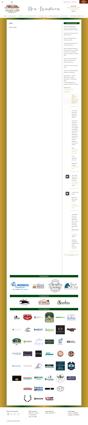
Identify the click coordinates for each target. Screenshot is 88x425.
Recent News (67, 2)
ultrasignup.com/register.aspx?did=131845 (75, 151)
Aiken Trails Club (54, 16)
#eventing (74, 248)
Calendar (20, 16)
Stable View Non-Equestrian (13, 421)
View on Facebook (73, 106)
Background (12, 16)
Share (78, 106)
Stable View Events (31, 16)
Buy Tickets (67, 91)
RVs (46, 16)
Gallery (40, 16)
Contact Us (74, 2)
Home (5, 16)
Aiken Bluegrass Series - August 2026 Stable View (75, 98)
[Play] (67, 176)
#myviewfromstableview (68, 89)
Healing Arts (64, 16)
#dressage (74, 182)
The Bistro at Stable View (77, 16)
